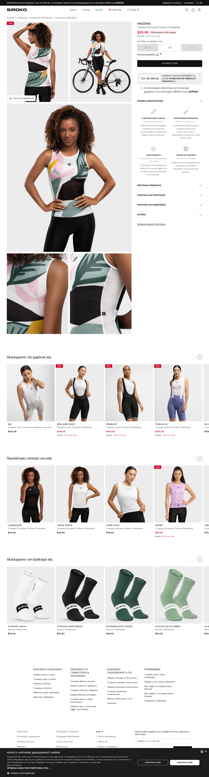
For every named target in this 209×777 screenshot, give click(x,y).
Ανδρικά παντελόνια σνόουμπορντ (122, 687)
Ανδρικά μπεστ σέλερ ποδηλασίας (159, 682)
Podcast (21, 746)
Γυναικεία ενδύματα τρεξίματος (84, 690)
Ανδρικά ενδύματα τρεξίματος (83, 686)
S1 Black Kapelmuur (69, 626)
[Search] (187, 10)
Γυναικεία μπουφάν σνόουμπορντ (122, 682)
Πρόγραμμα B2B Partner (68, 736)
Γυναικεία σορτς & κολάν (44, 679)
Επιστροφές (22, 731)
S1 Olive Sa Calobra (167, 626)
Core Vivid (112, 525)
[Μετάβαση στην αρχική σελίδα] (17, 10)
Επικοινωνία (61, 746)
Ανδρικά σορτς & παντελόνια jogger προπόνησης (83, 707)
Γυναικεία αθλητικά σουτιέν (82, 681)
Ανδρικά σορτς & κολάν (44, 674)
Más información (14, 765)
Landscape (15, 525)
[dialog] (104, 762)
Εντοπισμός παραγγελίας (28, 736)
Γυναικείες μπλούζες (42, 688)
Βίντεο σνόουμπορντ (108, 746)
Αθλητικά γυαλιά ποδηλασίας (46, 692)
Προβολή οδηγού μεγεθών (151, 224)
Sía (10, 424)
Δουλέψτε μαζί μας (25, 741)
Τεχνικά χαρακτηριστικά (150, 101)
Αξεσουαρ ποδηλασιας (43, 697)
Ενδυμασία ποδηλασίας (47, 669)
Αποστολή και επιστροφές (151, 195)
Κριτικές (141, 214)
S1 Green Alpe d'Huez (119, 626)
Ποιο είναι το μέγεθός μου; (23, 98)
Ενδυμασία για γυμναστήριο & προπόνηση (79, 672)
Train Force (64, 525)
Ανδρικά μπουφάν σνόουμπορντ (122, 678)
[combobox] (201, 751)
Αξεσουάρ (111, 703)
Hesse (159, 525)
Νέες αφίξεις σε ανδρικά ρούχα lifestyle (158, 687)
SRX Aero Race (66, 424)
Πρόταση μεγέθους (146, 54)
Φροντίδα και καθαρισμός (151, 204)
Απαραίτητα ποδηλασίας (155, 701)
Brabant (111, 424)
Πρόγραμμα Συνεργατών (67, 731)
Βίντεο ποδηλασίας (107, 736)
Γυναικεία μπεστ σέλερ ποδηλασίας (154, 675)
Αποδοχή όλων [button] (184, 762)
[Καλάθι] (193, 10)
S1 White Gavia (17, 626)
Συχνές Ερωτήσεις (64, 741)
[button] (70, 768)
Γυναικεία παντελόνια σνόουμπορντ (116, 692)
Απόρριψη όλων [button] (153, 762)
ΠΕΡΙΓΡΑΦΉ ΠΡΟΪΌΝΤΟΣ (149, 185)
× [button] (206, 751)
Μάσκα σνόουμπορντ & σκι (119, 698)
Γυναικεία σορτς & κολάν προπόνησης (81, 700)
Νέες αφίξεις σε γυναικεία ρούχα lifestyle (158, 694)
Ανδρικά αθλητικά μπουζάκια (83, 695)
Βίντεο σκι (103, 741)
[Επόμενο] (199, 357)
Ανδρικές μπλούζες (42, 683)
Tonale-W (161, 424)
